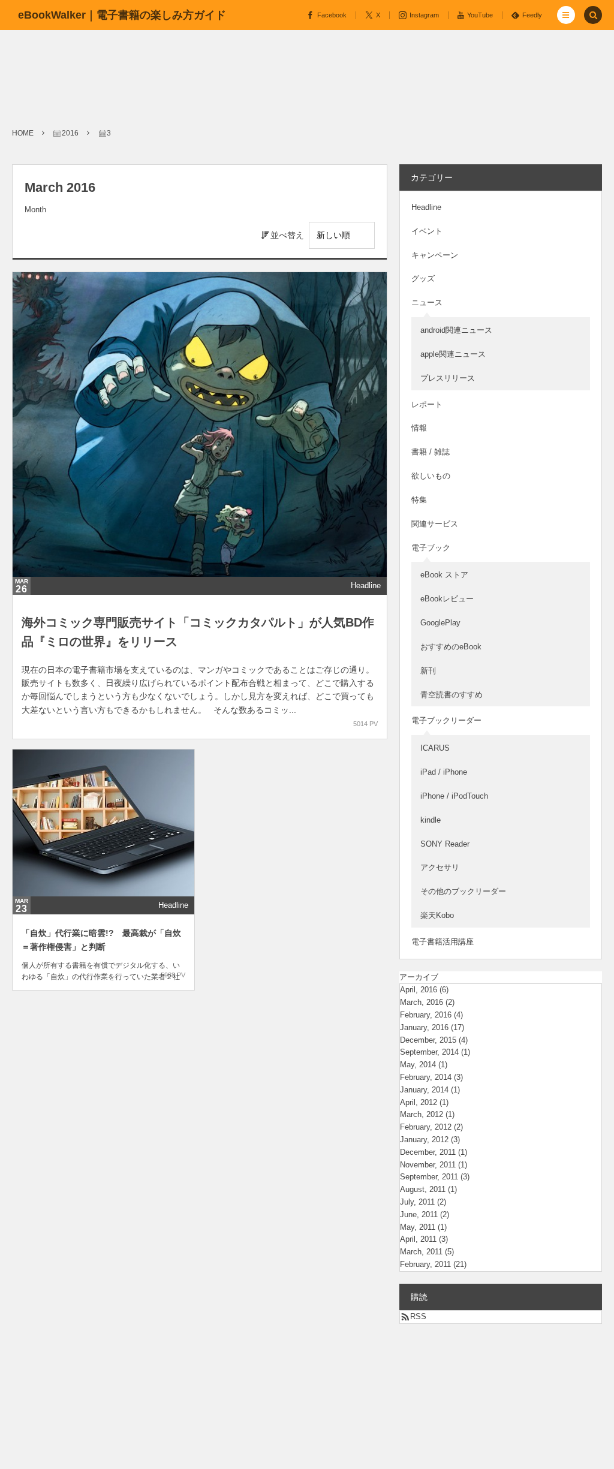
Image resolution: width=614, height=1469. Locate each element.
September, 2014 (429, 1051)
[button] (566, 15)
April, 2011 (418, 1239)
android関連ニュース (456, 330)
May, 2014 (418, 1064)
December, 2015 (428, 1039)
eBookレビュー (447, 598)
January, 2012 (424, 1139)
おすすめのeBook (450, 646)
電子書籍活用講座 (442, 941)
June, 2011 (419, 1214)
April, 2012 (418, 1102)
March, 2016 (421, 1002)
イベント (427, 231)
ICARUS (435, 747)
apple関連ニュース (453, 354)
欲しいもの (430, 475)
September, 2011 (429, 1176)
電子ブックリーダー (446, 720)
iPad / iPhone (443, 771)
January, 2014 (424, 1089)
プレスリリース (447, 378)
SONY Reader (444, 843)
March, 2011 (421, 1251)
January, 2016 (424, 1027)
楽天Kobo (437, 915)
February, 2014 (426, 1077)
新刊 (428, 670)
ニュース (427, 302)
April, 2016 (418, 989)
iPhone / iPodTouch (454, 795)
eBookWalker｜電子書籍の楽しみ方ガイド (122, 15)
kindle (430, 819)
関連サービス (434, 523)
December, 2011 (428, 1152)
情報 (419, 427)
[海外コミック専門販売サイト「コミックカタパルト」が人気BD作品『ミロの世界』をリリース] (200, 424)
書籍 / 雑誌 (430, 451)
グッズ (423, 278)
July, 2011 (417, 1201)
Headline (366, 585)
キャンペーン (434, 255)
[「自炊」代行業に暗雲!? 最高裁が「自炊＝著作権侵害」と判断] (103, 822)
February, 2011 (425, 1264)
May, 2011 (417, 1227)
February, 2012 (426, 1126)
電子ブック (430, 547)
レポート (427, 404)
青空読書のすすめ (451, 694)
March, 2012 (421, 1114)
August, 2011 (423, 1189)
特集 (419, 499)
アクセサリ (439, 867)
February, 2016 (426, 1014)
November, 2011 (428, 1164)
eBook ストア (444, 574)
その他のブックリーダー (463, 891)
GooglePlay (440, 622)
